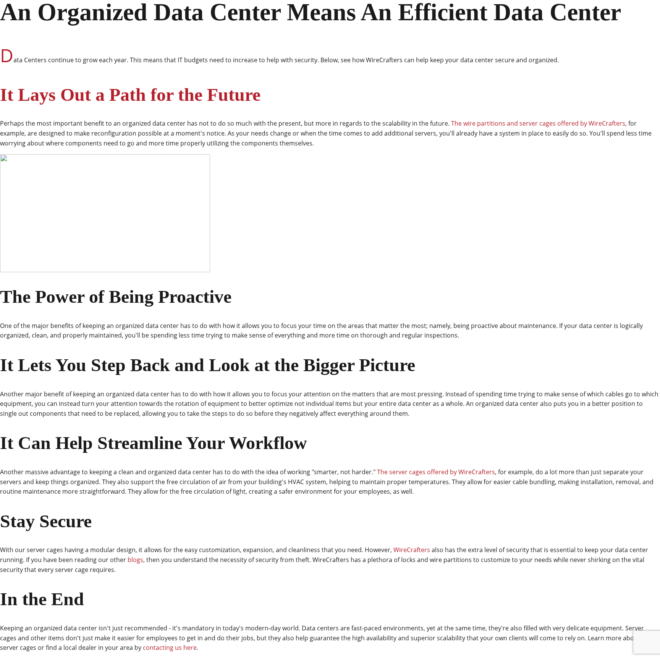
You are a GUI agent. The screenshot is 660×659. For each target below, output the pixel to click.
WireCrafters (411, 550)
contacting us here (170, 647)
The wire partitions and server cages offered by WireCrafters (538, 123)
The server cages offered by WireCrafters (436, 472)
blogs (135, 560)
